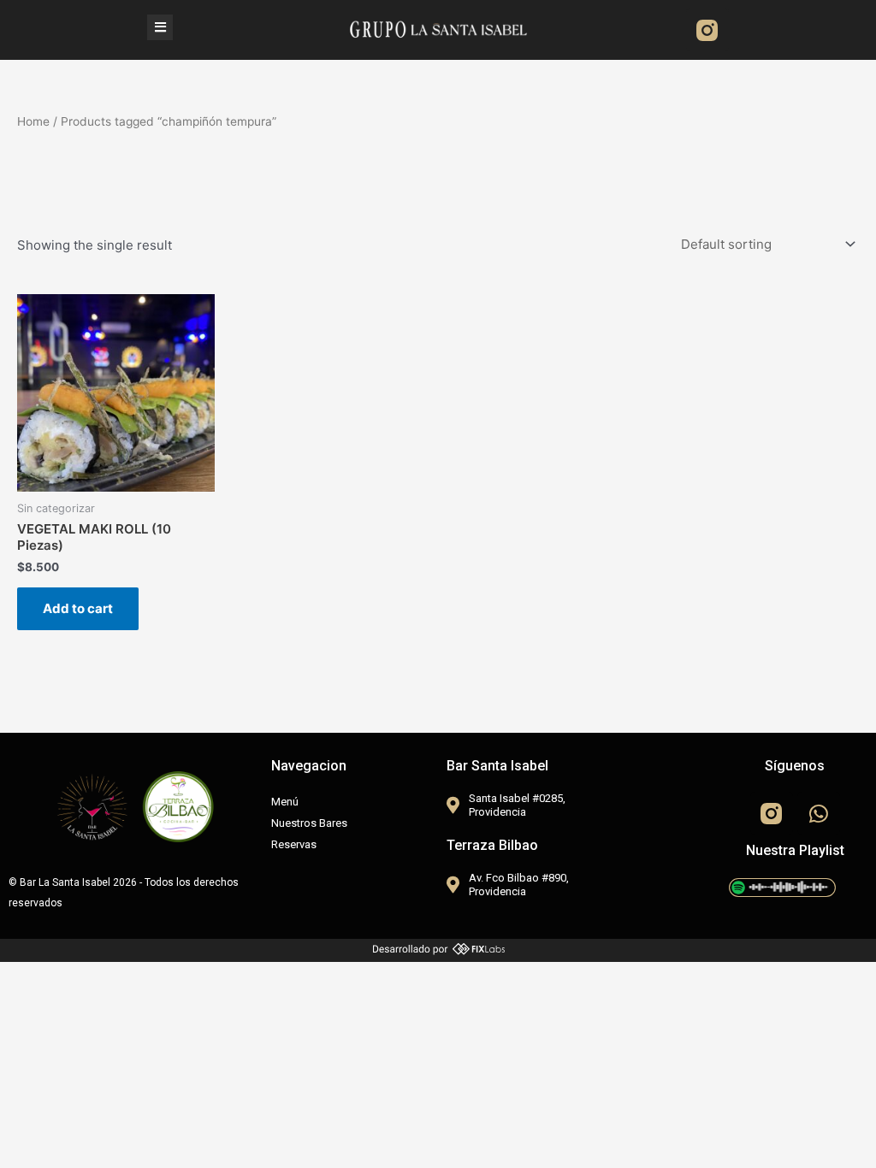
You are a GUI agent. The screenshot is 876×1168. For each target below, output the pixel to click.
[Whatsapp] (818, 813)
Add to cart (78, 608)
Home (33, 121)
